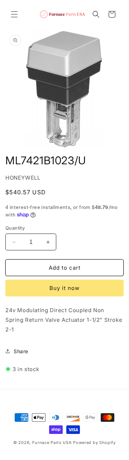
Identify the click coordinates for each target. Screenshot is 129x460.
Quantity (15, 228)
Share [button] (21, 351)
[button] (14, 14)
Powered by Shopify (94, 442)
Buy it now (64, 288)
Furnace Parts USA (52, 442)
